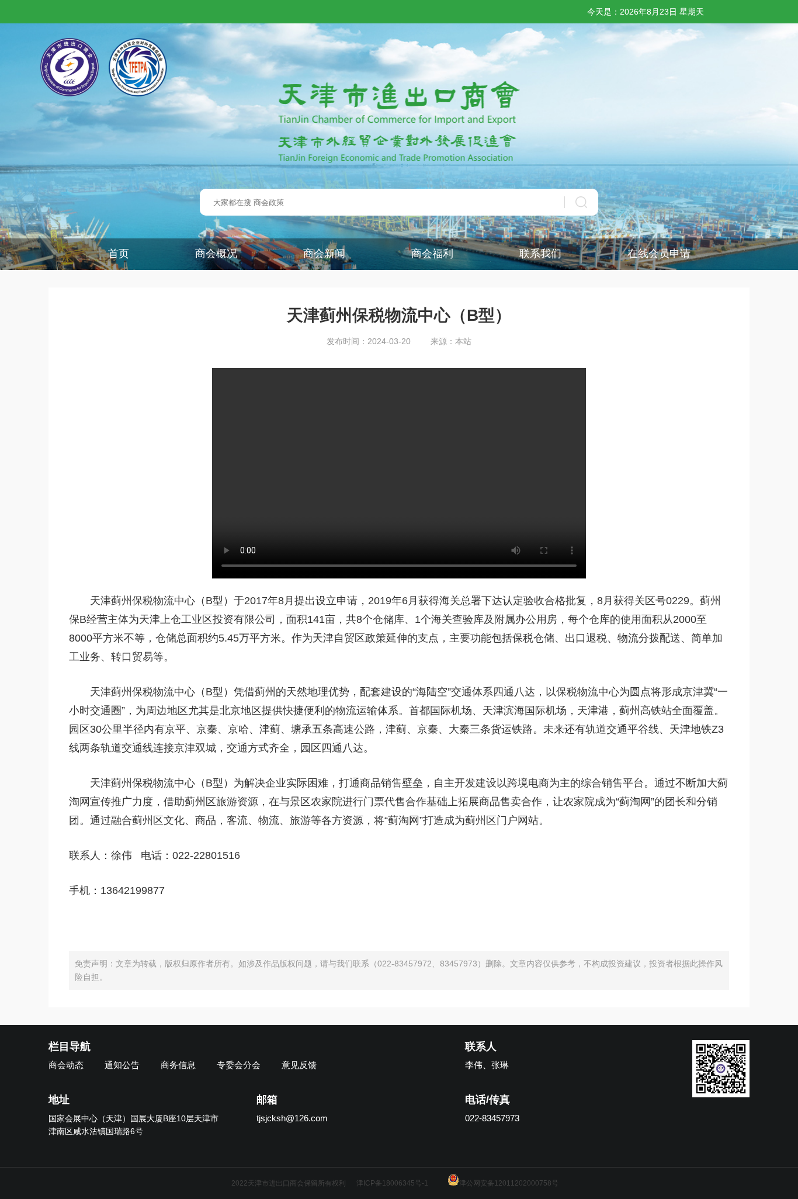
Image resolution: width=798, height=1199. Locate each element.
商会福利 (432, 253)
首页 (118, 253)
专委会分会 (239, 1065)
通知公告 (122, 1065)
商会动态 (66, 1065)
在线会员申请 (659, 253)
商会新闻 (324, 253)
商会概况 (216, 253)
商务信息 (178, 1065)
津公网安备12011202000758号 (508, 1183)
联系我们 (540, 253)
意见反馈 (299, 1065)
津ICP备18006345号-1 (392, 1183)
